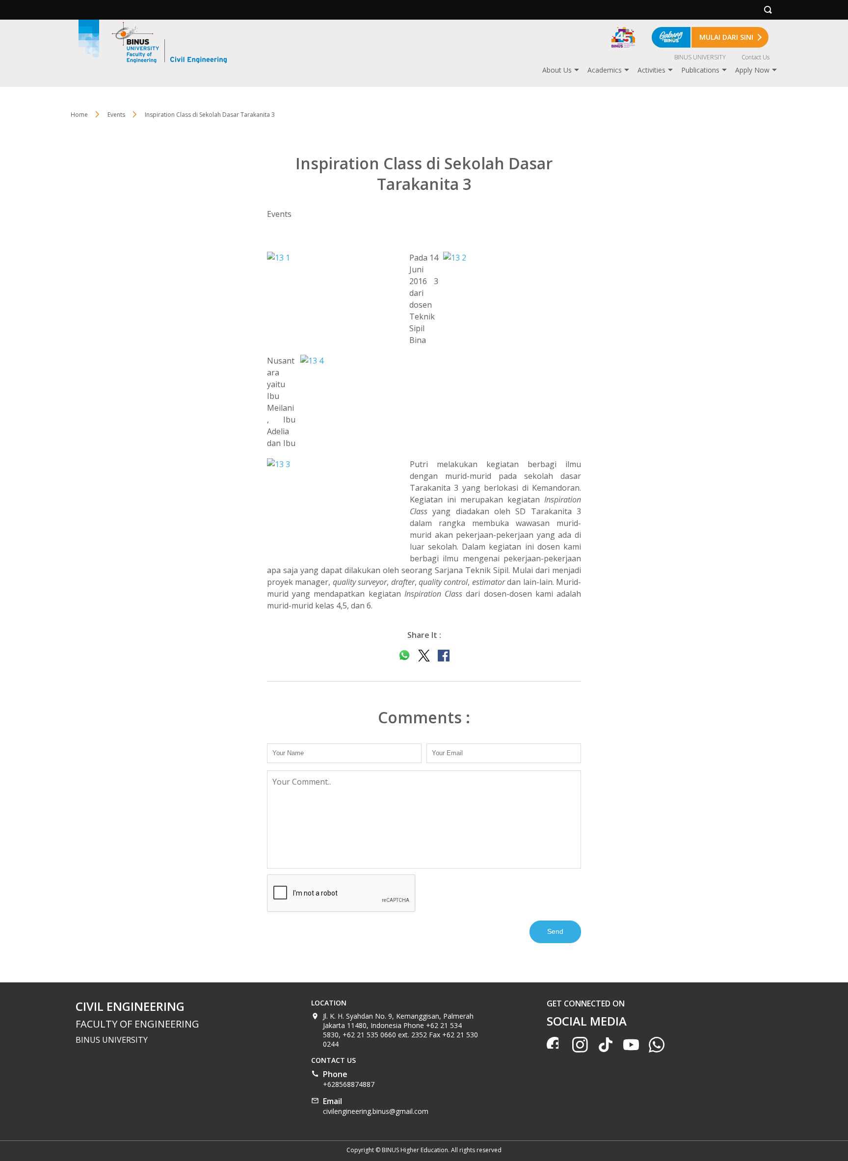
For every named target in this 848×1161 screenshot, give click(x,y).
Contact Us (755, 57)
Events (116, 114)
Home (79, 114)
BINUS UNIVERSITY (700, 57)
